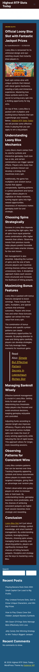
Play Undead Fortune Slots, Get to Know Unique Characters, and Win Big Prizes (20, 603)
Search (6, 569)
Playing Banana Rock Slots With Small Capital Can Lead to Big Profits (19, 590)
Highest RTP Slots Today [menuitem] (22, 121)
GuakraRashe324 (13, 45)
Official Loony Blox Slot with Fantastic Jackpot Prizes (19, 36)
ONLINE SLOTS (10, 27)
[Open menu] (34, 4)
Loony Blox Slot (12, 523)
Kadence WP (29, 665)
